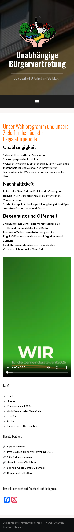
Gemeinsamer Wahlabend (22, 462)
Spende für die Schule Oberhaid (26, 467)
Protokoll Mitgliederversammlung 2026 (30, 451)
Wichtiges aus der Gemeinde (24, 411)
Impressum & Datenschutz (23, 426)
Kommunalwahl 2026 (19, 406)
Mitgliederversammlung (21, 457)
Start (10, 396)
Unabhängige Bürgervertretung (37, 59)
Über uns (12, 401)
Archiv (10, 421)
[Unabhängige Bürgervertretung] (37, 31)
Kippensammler (16, 446)
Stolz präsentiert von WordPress (22, 522)
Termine (12, 416)
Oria (56, 522)
